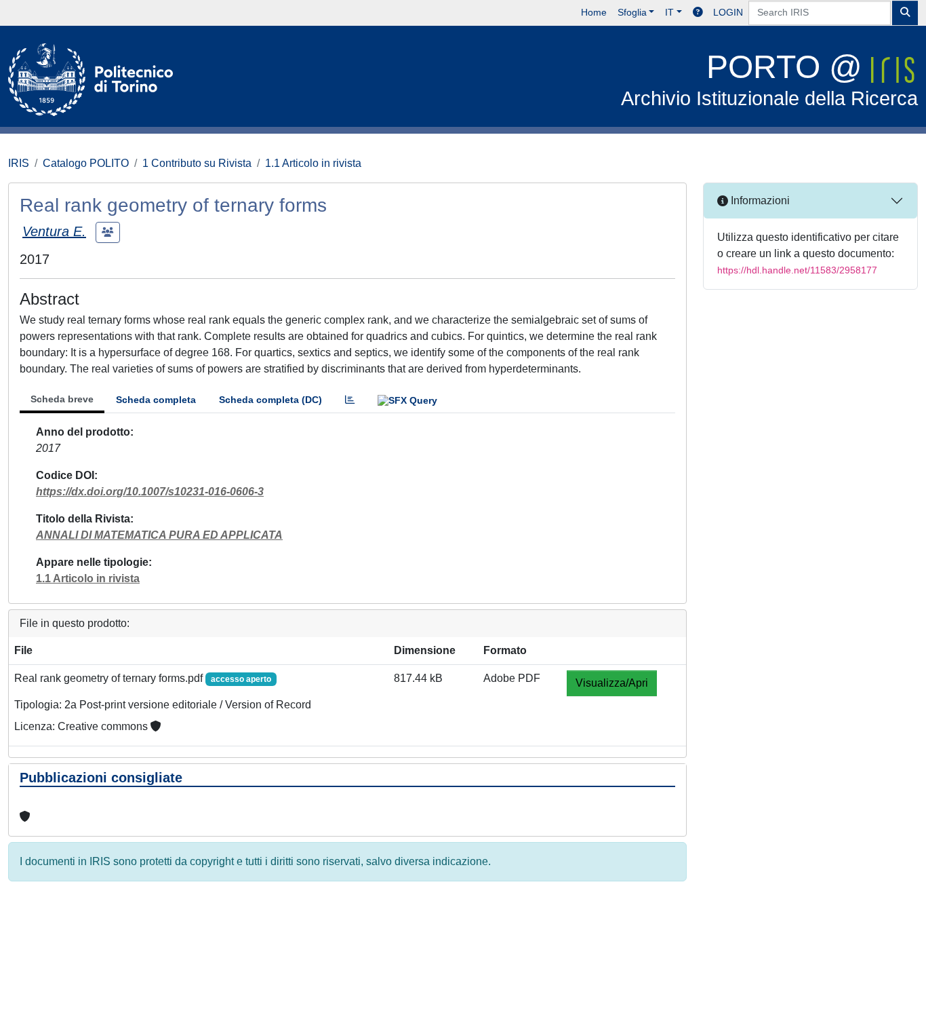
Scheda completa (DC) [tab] (270, 399)
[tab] (350, 400)
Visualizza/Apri (612, 683)
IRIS (18, 163)
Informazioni (759, 200)
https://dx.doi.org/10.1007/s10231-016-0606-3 (150, 491)
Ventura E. (54, 231)
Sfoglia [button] (632, 12)
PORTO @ (769, 79)
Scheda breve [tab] (62, 399)
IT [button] (669, 12)
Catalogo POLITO (86, 163)
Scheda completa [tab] (156, 399)
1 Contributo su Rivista (196, 163)
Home (594, 12)
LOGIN (728, 12)
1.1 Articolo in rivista (313, 163)
